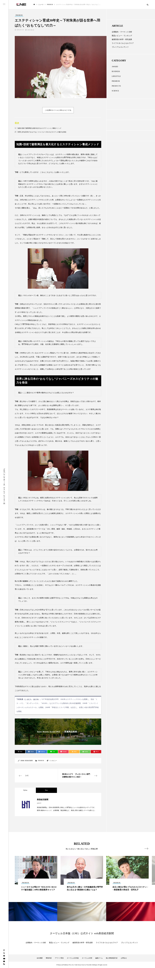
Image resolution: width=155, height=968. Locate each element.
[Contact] (4, 961)
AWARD (115, 66)
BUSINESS (116, 71)
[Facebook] (4, 956)
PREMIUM (41, 760)
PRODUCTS (116, 86)
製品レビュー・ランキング (122, 36)
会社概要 (40, 958)
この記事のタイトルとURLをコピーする (58, 110)
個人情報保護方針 (112, 958)
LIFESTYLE (116, 76)
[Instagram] (4, 950)
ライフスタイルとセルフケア (123, 43)
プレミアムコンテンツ (120, 47)
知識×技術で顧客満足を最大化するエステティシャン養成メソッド (39, 128)
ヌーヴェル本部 (87, 958)
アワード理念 (59, 958)
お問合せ (124, 958)
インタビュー (53, 760)
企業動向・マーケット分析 (122, 32)
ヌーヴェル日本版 (73, 958)
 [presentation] (146, 849)
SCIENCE (115, 91)
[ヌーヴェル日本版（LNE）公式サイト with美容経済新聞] (21, 4)
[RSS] (4, 964)
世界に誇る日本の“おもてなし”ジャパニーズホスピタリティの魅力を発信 (42, 132)
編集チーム (99, 958)
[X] (4, 953)
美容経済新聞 (29, 760)
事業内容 (49, 958)
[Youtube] (4, 958)
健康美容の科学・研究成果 (122, 39)
